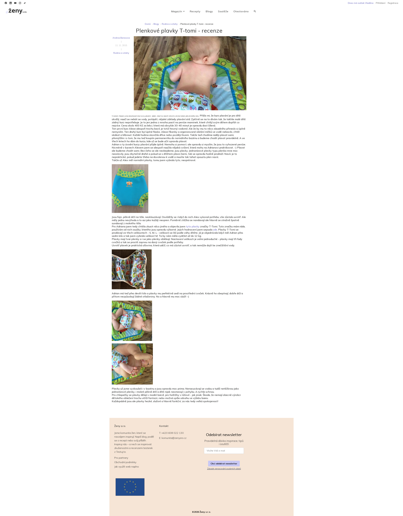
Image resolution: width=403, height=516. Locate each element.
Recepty (195, 11)
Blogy (209, 11)
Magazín (176, 11)
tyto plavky (192, 226)
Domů (148, 24)
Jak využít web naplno (126, 466)
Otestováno (241, 11)
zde (215, 229)
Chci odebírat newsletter (224, 463)
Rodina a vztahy (170, 24)
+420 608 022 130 (173, 432)
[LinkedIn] (10, 3)
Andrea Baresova (121, 38)
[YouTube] (15, 3)
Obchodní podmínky (125, 462)
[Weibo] (25, 3)
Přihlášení (380, 3)
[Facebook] (6, 3)
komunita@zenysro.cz (174, 437)
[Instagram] (20, 3)
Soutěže (223, 11)
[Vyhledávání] (254, 11)
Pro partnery (121, 457)
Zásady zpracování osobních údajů (224, 468)
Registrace (393, 3)
